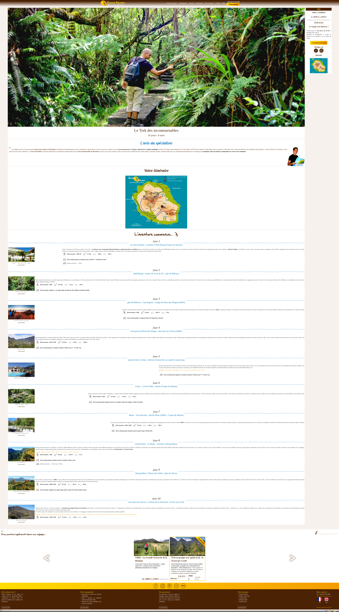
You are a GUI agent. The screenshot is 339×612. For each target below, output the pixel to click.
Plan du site (328, 607)
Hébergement (183, 3)
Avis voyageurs (209, 3)
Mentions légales (320, 607)
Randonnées (199, 3)
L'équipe (218, 3)
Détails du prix (318, 22)
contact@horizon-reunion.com (324, 596)
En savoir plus (5, 607)
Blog (223, 3)
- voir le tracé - (21, 265)
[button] (30, 67)
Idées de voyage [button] (171, 3)
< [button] (46, 558)
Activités (191, 3)
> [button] (292, 558)
